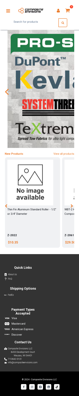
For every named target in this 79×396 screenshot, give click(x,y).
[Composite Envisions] (30, 10)
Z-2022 (12, 235)
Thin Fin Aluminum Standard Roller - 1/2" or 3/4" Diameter (31, 211)
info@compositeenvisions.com (22, 362)
